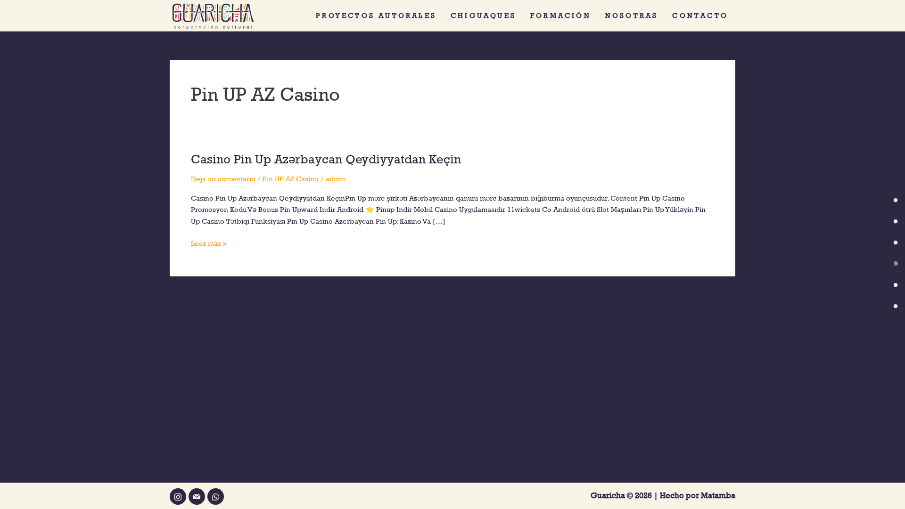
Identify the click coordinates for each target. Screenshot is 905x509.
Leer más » (208, 242)
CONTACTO (700, 15)
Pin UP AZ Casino (291, 179)
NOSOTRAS (631, 15)
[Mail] (197, 496)
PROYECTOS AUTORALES (376, 15)
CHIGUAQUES (483, 15)
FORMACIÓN (560, 15)
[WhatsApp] (215, 496)
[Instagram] (178, 496)
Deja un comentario (223, 179)
